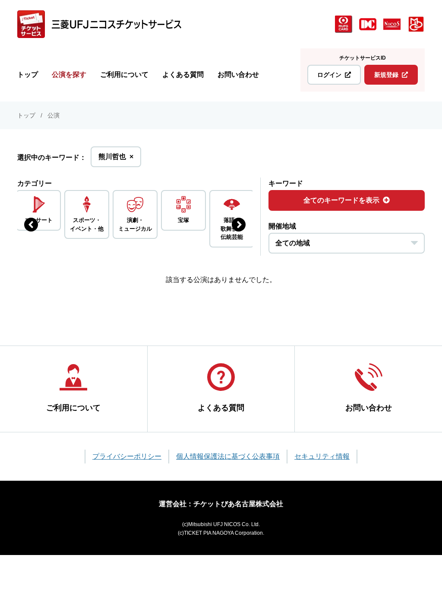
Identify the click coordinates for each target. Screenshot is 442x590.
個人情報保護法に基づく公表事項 (228, 456)
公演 (53, 115)
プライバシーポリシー (126, 456)
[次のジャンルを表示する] (239, 225)
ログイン (329, 74)
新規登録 (386, 74)
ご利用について (124, 74)
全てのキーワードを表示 (341, 200)
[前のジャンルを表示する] (31, 225)
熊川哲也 (115, 159)
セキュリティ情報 (322, 456)
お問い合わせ (238, 74)
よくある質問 (183, 74)
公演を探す (69, 74)
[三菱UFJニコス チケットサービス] (99, 24)
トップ (27, 74)
